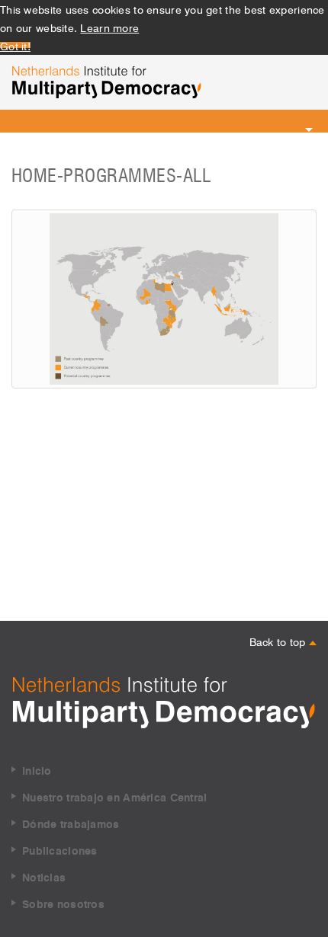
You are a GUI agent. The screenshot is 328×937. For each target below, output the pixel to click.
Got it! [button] (15, 45)
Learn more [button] (109, 27)
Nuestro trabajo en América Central (114, 798)
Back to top (279, 641)
